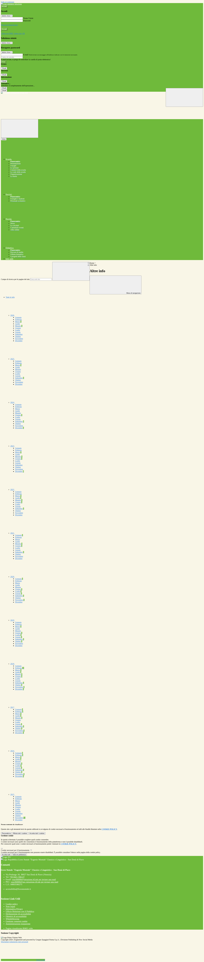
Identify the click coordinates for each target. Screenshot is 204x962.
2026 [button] (12, 315)
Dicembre (18, 341)
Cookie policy (12, 904)
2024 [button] (12, 402)
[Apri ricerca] (184, 97)
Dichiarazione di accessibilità (18, 914)
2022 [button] (12, 490)
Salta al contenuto (7, 2)
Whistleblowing (12, 919)
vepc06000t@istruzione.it (34, 879)
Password (26, 21)
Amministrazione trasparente (18, 924)
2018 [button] (12, 664)
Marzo (18, 322)
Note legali (10, 906)
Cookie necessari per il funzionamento (15, 850)
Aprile (17, 324)
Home (92, 263)
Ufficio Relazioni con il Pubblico (20, 911)
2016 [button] (12, 751)
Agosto (18, 332)
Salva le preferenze (19, 855)
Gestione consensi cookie (16, 921)
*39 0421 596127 (17, 877)
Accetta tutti (37, 833)
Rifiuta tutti (20, 833)
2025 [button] (12, 359)
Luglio (17, 330)
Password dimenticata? (9, 25)
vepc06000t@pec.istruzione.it (34, 882)
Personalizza (6, 833)
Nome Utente (28, 18)
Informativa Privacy (14, 909)
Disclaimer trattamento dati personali (14, 942)
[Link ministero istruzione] (11, 4)
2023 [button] (12, 446)
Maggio (18, 326)
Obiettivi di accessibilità (16, 916)
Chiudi (4, 68)
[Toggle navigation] (19, 128)
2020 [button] (12, 577)
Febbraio (18, 320)
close (4, 139)
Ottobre (18, 336)
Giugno (18, 328)
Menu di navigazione (133, 293)
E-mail (25, 55)
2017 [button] (12, 707)
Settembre (19, 334)
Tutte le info (10, 297)
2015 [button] (12, 794)
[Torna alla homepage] (102, 93)
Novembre (19, 339)
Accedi (4, 6)
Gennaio (18, 317)
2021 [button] (12, 533)
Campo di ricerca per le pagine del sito (15, 279)
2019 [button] (12, 620)
